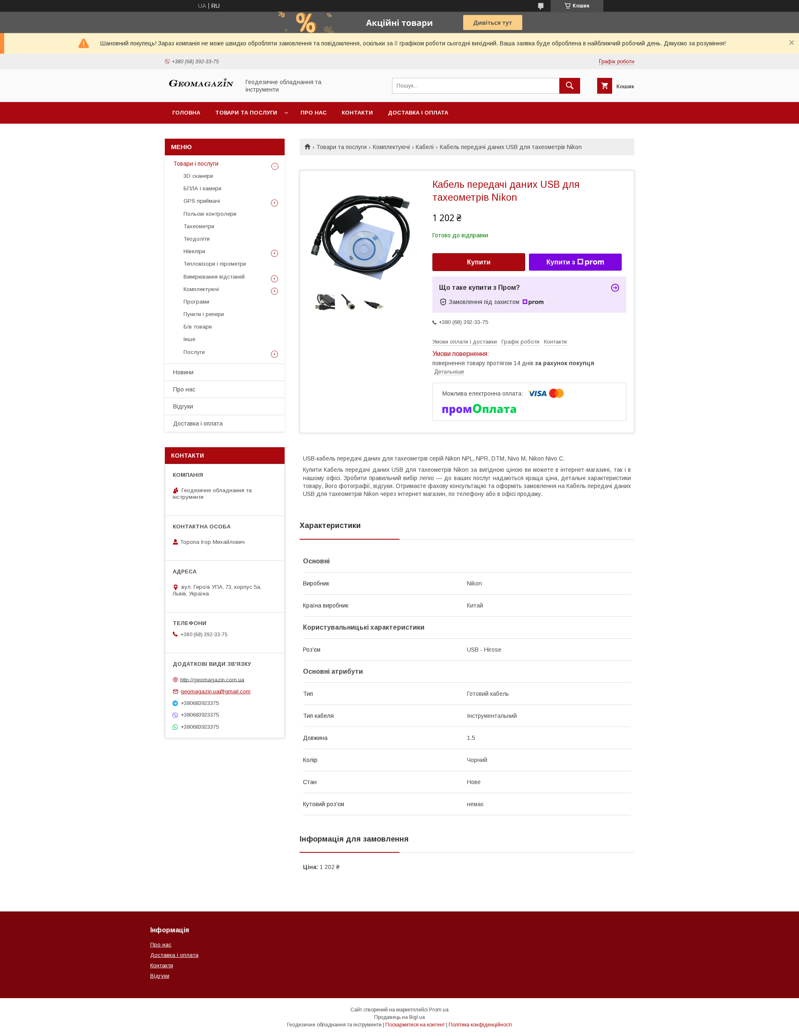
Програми (196, 302)
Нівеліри (194, 251)
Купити (479, 262)
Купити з (560, 262)
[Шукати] (569, 86)
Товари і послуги (195, 163)
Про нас (313, 113)
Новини (183, 372)
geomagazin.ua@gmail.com (216, 691)
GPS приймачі (202, 201)
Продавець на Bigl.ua (399, 1017)
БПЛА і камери (202, 188)
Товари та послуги (246, 113)
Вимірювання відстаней (214, 277)
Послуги (194, 352)
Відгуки (183, 406)
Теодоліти (197, 239)
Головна (186, 113)
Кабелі (425, 147)
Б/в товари (198, 327)
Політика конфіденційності (480, 1025)
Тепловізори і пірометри (215, 264)
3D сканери (198, 176)
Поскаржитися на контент (415, 1025)
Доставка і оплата (418, 113)
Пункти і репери (204, 314)
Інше (189, 339)
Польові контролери (210, 214)
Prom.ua (439, 1010)
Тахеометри (199, 226)
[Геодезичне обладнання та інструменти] (200, 91)
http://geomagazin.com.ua (212, 679)
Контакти (357, 113)
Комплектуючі (391, 147)
